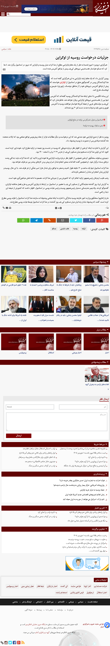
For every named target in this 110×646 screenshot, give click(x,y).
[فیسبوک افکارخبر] (14, 643)
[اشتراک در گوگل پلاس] (102, 220)
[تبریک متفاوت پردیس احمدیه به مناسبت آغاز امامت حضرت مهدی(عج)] (41, 274)
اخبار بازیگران (52, 586)
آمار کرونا (87, 586)
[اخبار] (96, 342)
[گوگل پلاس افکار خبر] (18, 643)
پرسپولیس (22, 352)
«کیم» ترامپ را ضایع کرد (97, 457)
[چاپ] (10, 208)
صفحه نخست (92, 602)
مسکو (54, 228)
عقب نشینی (64, 228)
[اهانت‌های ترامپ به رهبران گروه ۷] (97, 374)
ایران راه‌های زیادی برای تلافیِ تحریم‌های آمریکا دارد (37, 453)
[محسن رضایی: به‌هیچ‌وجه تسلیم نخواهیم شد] (96, 274)
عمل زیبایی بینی (27, 586)
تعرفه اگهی (29, 610)
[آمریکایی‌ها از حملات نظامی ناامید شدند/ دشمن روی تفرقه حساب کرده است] (96, 304)
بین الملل (50, 602)
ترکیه (84, 228)
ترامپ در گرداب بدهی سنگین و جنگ (42, 465)
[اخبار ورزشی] (68, 342)
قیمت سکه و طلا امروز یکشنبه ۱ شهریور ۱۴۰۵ (90, 453)
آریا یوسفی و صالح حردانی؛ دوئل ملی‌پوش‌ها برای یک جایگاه (85, 465)
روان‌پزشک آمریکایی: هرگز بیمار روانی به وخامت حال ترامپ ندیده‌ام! (79, 485)
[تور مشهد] (55, 13)
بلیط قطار (40, 586)
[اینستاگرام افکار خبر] (6, 643)
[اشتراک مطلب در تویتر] (76, 220)
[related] (4, 69)
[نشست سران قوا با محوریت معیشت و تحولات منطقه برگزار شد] (41, 304)
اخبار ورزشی (76, 352)
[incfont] (61, 208)
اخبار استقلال (102, 592)
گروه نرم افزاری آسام (42, 632)
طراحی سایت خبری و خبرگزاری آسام (93, 625)
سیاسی (3, 49)
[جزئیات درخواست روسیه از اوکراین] (36, 220)
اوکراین (63, 82)
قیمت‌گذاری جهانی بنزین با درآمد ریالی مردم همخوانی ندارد (84, 547)
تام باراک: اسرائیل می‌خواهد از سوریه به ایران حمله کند (83, 499)
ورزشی (71, 602)
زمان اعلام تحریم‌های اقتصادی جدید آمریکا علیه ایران (85, 494)
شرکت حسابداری (100, 586)
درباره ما (70, 610)
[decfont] (56, 208)
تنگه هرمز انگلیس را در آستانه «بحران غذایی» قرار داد (87, 520)
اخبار (107, 352)
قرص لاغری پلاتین (77, 592)
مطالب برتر (101, 330)
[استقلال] (41, 342)
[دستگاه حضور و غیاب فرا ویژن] (87, 570)
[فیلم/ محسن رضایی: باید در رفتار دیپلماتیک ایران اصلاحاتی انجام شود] (68, 304)
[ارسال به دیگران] (6, 208)
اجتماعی (39, 602)
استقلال (51, 352)
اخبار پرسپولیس (12, 586)
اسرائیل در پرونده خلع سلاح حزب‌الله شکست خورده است (86, 543)
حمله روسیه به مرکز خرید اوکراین (92, 490)
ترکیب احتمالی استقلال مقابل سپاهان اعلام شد (39, 448)
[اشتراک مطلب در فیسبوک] (89, 220)
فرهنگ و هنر (27, 602)
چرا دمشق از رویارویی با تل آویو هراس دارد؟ (90, 461)
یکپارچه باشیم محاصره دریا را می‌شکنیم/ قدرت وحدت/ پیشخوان (83, 448)
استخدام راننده (61, 592)
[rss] (22, 643)
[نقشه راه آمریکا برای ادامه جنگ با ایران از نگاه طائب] (13, 304)
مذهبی (15, 602)
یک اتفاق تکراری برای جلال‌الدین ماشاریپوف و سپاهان (36, 457)
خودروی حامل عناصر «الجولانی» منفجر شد (40, 461)
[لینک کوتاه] (4, 208)
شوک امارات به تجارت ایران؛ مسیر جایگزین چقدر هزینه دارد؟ (82, 480)
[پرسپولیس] (13, 342)
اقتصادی (61, 602)
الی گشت (64, 586)
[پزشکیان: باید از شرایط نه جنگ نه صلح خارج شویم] (68, 274)
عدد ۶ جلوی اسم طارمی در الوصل (13, 285)
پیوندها (39, 610)
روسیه (75, 228)
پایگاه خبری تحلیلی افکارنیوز (35, 624)
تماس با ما (49, 610)
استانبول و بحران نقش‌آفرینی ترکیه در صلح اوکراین (85, 120)
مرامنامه (60, 610)
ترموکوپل (90, 592)
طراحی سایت (76, 586)
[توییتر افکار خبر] (10, 643)
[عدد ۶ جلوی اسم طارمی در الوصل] (13, 274)
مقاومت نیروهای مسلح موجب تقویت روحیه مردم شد (87, 539)
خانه (9, 49)
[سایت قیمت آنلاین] (55, 39)
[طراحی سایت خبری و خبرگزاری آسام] (107, 625)
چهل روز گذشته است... (97, 551)
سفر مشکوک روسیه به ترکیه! (93, 125)
